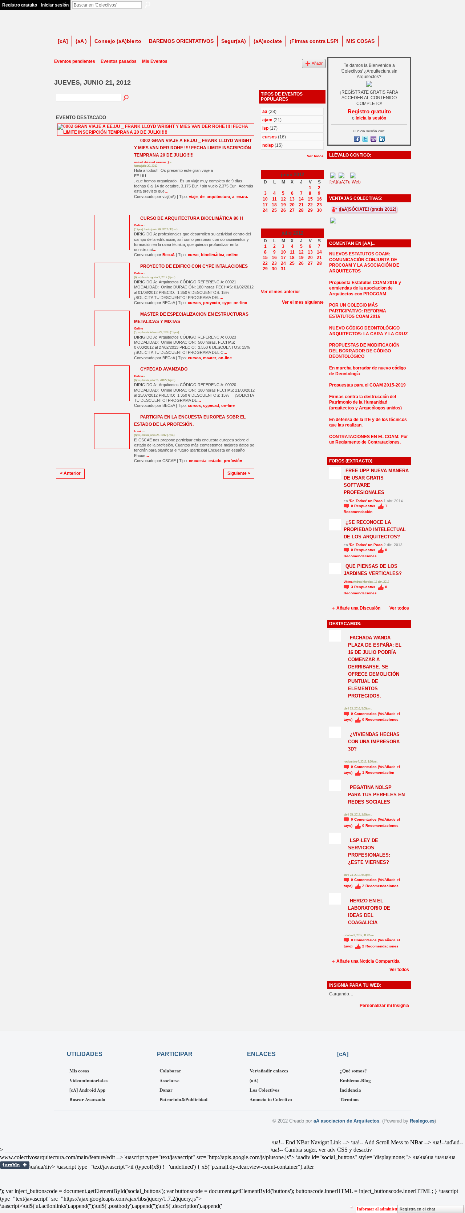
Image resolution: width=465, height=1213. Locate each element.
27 (292, 210)
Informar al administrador (382, 1209)
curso (193, 254)
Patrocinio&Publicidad (183, 1099)
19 (283, 204)
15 (310, 199)
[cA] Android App (87, 1089)
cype (226, 302)
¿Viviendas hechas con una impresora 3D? (374, 742)
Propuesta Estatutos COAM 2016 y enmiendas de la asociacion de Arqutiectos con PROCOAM (365, 288)
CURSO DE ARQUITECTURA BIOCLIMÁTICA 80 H (191, 218)
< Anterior (70, 473)
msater (209, 358)
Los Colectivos (264, 1089)
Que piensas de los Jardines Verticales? (373, 569)
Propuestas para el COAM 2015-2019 (367, 385)
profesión (233, 460)
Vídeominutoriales (88, 1080)
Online (138, 225)
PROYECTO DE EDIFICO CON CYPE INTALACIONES (194, 266)
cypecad (211, 405)
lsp (265, 128)
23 (319, 204)
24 (265, 210)
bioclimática (212, 254)
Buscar (147, 4)
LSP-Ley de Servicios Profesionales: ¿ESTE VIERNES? (369, 851)
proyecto (211, 302)
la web (138, 431)
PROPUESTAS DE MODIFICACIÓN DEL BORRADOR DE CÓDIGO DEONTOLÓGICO (364, 351)
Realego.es (422, 1121)
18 (274, 204)
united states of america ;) (151, 162)
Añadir (317, 63)
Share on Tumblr (14, 1165)
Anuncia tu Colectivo (271, 1099)
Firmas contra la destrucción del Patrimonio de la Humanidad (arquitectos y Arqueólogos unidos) (365, 402)
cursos (194, 302)
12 (283, 199)
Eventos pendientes (74, 61)
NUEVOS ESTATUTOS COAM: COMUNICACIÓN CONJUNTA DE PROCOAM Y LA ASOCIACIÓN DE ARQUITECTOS (364, 262)
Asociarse (169, 1080)
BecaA (168, 254)
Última (348, 581)
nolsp (268, 145)
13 (292, 199)
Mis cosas (79, 1070)
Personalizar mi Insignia (384, 1005)
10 (265, 199)
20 (292, 204)
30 (319, 210)
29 (310, 210)
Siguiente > (238, 473)
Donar (166, 1089)
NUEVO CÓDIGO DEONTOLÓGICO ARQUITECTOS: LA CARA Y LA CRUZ (368, 331)
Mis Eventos (154, 61)
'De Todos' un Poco (366, 501)
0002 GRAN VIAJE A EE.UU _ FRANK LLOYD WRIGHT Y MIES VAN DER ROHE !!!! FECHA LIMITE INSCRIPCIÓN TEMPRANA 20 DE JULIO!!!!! (193, 148)
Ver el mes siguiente (303, 302)
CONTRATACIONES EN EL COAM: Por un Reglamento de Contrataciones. (368, 439)
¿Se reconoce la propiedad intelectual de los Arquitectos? (375, 529)
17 (265, 204)
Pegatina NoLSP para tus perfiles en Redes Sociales (376, 795)
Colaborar (170, 1070)
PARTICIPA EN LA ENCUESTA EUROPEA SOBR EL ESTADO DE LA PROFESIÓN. (190, 421)
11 (274, 199)
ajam (267, 119)
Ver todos (315, 156)
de (202, 196)
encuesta (197, 460)
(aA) (254, 1080)
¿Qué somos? (353, 1070)
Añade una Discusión (358, 608)
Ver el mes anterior (280, 291)
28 (301, 210)
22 (310, 204)
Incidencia (350, 1089)
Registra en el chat (417, 1209)
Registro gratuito (19, 5)
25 (274, 210)
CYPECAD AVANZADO (163, 369)
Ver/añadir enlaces (269, 1070)
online (232, 254)
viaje (193, 196)
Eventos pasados (119, 61)
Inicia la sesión (371, 118)
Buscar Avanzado (87, 1099)
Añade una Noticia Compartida (368, 961)
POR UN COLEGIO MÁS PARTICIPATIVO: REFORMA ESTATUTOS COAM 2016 (357, 311)
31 (283, 268)
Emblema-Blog (355, 1080)
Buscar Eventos (126, 98)
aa (264, 111)
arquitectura (218, 196)
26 (283, 210)
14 (301, 199)
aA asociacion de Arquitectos (346, 1121)
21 (301, 204)
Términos (349, 1099)
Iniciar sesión (55, 5)
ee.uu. (242, 196)
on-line (240, 302)
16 (319, 199)
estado (215, 460)
